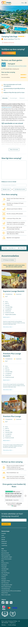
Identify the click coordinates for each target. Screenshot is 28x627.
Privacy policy (5, 563)
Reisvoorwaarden (5, 555)
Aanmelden (6, 524)
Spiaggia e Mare (5, 580)
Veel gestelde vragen (6, 557)
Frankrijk (3, 533)
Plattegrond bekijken (9, 260)
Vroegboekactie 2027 (6, 584)
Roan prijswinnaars (6, 586)
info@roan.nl (12, 622)
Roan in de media (5, 594)
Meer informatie (14, 149)
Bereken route (6, 189)
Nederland (4, 541)
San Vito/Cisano (5, 573)
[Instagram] (7, 602)
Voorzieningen (13, 98)
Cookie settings (12, 624)
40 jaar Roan (4, 592)
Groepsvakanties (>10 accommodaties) (11, 590)
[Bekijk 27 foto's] (14, 20)
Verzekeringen (5, 569)
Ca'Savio (3, 576)
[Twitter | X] (11, 602)
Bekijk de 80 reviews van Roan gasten (17, 66)
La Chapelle (4, 575)
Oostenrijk (3, 543)
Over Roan (4, 551)
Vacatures (3, 570)
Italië (2, 535)
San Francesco (5, 582)
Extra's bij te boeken (6, 559)
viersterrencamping (6, 107)
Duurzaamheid (5, 553)
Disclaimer (4, 565)
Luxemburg (4, 545)
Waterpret (22, 98)
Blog (2, 561)
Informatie (5, 98)
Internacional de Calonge (7, 145)
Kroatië (3, 537)
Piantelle (3, 578)
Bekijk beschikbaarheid (9, 53)
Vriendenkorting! (5, 588)
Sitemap (3, 624)
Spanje (5, 39)
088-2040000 (4, 622)
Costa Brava (11, 39)
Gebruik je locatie (20, 189)
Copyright (3, 567)
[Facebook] (2, 602)
